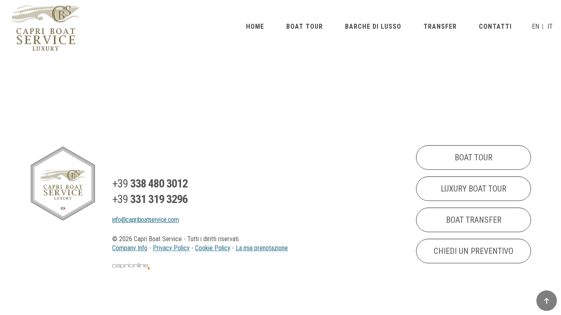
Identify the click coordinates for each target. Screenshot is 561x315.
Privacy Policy (171, 248)
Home (255, 26)
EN (535, 26)
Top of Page (546, 300)
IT (550, 26)
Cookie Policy (212, 248)
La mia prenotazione (262, 248)
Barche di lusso (373, 26)
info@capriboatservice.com (145, 220)
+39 (150, 183)
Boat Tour (304, 26)
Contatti (495, 26)
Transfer (440, 26)
